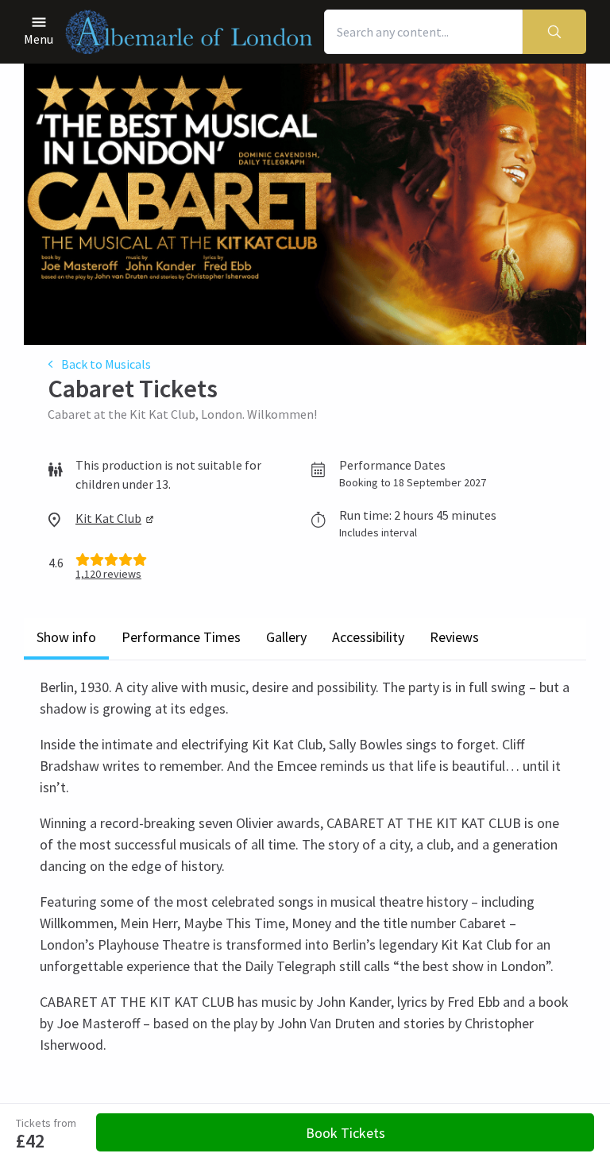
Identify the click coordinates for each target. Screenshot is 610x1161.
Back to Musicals (106, 364)
